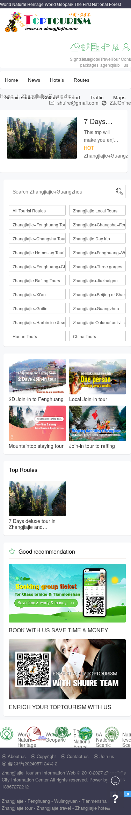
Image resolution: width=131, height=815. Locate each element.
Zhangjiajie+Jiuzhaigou (95, 280)
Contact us (78, 756)
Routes (81, 80)
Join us (107, 756)
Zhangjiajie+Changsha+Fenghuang (99, 224)
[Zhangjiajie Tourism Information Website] (48, 21)
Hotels (57, 80)
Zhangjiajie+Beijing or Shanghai (99, 294)
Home (11, 80)
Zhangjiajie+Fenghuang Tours (39, 224)
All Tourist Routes (29, 210)
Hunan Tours (25, 336)
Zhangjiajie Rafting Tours (36, 280)
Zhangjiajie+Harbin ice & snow (39, 322)
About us (17, 756)
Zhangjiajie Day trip (91, 238)
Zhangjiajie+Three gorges (97, 266)
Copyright (46, 756)
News (34, 80)
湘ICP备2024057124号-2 (32, 763)
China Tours (84, 336)
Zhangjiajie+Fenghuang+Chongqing (39, 266)
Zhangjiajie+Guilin (30, 308)
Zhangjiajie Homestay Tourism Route (39, 252)
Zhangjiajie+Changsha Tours (39, 238)
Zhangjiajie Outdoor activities (99, 322)
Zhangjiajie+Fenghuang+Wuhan (99, 252)
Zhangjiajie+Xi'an (29, 294)
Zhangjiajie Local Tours (95, 210)
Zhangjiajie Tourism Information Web (38, 772)
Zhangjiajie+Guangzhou (48, 95)
